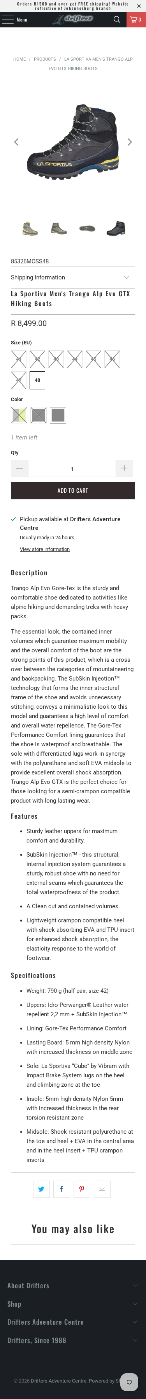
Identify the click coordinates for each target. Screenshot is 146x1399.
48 (37, 380)
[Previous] (17, 142)
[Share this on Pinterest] (82, 1189)
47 (18, 380)
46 (112, 359)
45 (93, 359)
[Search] (117, 19)
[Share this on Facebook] (61, 1189)
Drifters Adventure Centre (58, 1381)
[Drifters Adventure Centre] (73, 19)
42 (37, 359)
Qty (15, 453)
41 (18, 359)
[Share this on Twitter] (41, 1189)
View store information (45, 549)
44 (74, 359)
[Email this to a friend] (102, 1189)
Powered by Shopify (110, 1381)
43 (56, 359)
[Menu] (3, 19)
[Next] (129, 142)
